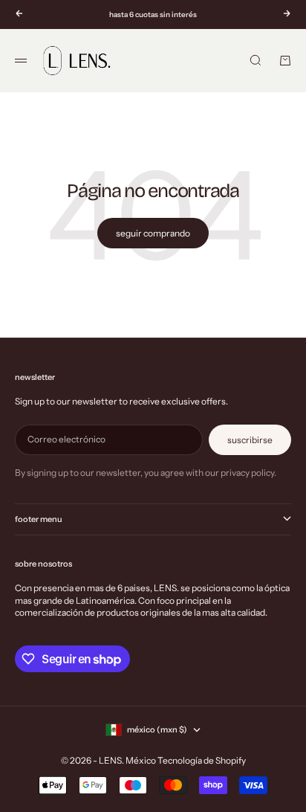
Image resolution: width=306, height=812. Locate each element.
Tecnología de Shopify (201, 760)
